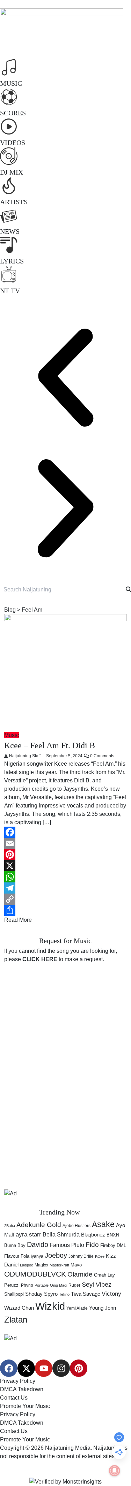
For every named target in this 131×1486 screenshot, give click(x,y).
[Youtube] (43, 1368)
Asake (103, 1224)
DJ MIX (11, 172)
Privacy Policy (17, 1381)
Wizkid (50, 1306)
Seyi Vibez (96, 1284)
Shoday (34, 1294)
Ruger (74, 1285)
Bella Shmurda (61, 1235)
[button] (65, 377)
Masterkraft (59, 1265)
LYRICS (12, 261)
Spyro (51, 1294)
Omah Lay (104, 1275)
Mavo (76, 1264)
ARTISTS (14, 202)
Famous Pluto (67, 1245)
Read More (18, 920)
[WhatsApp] (65, 876)
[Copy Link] (65, 899)
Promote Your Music (25, 1406)
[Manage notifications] (114, 1470)
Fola (25, 1256)
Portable (42, 1285)
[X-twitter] (26, 1368)
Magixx (41, 1265)
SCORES (13, 113)
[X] (65, 865)
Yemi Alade (77, 1308)
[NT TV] (8, 274)
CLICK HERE (39, 959)
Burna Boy (15, 1245)
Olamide (80, 1274)
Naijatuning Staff (25, 755)
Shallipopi (14, 1294)
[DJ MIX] (8, 156)
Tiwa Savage (85, 1294)
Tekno (64, 1294)
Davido (37, 1244)
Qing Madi (58, 1285)
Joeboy (56, 1255)
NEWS (10, 231)
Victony (111, 1293)
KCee (99, 1256)
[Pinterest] (65, 854)
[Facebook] (65, 832)
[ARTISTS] (8, 185)
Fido (92, 1244)
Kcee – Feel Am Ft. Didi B (49, 745)
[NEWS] (8, 215)
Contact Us (14, 1398)
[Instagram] (61, 1368)
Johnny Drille (81, 1256)
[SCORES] (8, 97)
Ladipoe (26, 1265)
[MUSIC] (8, 67)
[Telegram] (65, 888)
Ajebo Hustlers (76, 1225)
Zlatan (15, 1319)
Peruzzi (12, 1285)
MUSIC (11, 83)
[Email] (65, 843)
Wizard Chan (19, 1308)
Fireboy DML (113, 1245)
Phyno (27, 1285)
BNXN (113, 1235)
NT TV (10, 290)
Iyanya (37, 1256)
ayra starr (28, 1234)
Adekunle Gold (38, 1224)
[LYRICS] (8, 245)
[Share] (65, 910)
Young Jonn (102, 1308)
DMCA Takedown (21, 1389)
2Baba (9, 1226)
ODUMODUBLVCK (35, 1274)
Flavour (11, 1256)
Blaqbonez (93, 1235)
